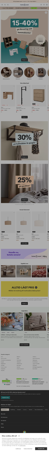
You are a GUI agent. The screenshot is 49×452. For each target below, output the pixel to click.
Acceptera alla (41, 448)
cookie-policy (22, 445)
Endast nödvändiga (28, 448)
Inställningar (18, 448)
